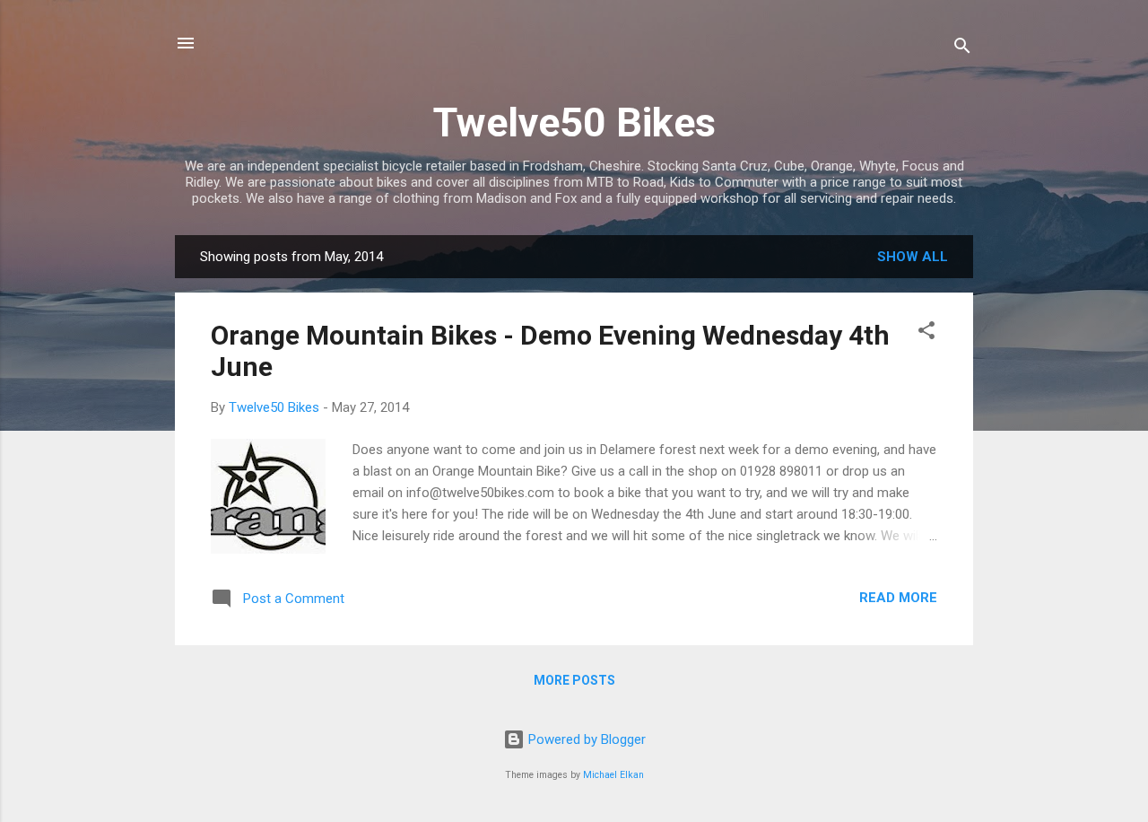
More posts (574, 680)
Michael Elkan (613, 775)
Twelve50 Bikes (574, 122)
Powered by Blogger (585, 739)
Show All (912, 257)
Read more (898, 598)
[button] (926, 333)
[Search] (962, 49)
